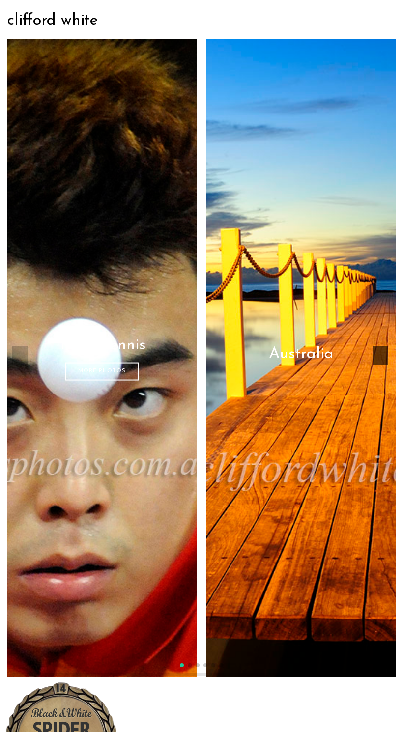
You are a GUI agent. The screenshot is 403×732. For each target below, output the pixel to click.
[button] (182, 665)
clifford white (52, 20)
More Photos (102, 371)
